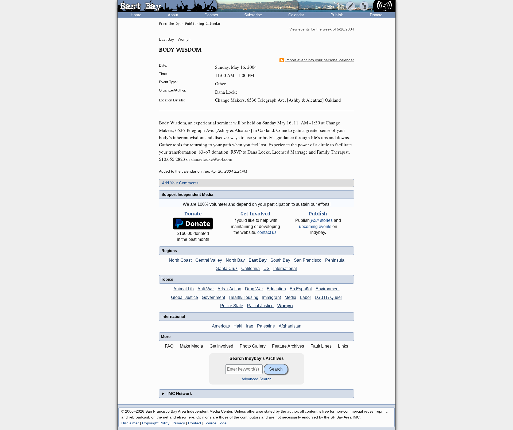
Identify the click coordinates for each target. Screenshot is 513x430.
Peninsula (334, 260)
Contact (211, 15)
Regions (169, 250)
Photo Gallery (253, 346)
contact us (267, 232)
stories (322, 220)
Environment (328, 289)
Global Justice (184, 297)
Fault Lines (321, 346)
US (266, 268)
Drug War (254, 289)
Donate (376, 15)
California (250, 268)
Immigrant (271, 297)
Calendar (296, 15)
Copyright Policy (155, 423)
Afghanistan (290, 326)
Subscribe (253, 15)
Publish (337, 15)
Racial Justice (260, 305)
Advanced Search (256, 379)
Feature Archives (288, 346)
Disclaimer (130, 423)
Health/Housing (243, 297)
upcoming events (315, 226)
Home (136, 15)
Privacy (179, 423)
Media (290, 297)
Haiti (238, 326)
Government (213, 297)
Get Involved (221, 346)
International (285, 268)
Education (276, 289)
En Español (301, 289)
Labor (305, 297)
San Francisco (307, 260)
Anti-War (205, 289)
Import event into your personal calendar (319, 60)
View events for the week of (321, 29)
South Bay (280, 260)
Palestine (266, 326)
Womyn (184, 39)
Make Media (191, 346)
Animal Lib (183, 289)
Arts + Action (229, 289)
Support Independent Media (187, 194)
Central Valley (208, 260)
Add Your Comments (180, 183)
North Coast (180, 260)
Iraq (249, 326)
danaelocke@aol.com (211, 159)
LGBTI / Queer (328, 297)
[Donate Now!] (192, 224)
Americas (221, 326)
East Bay (166, 39)
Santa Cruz (227, 268)
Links (343, 346)
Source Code (215, 423)
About (173, 15)
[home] (167, 6)
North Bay (235, 260)
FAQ (169, 346)
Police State (231, 305)
